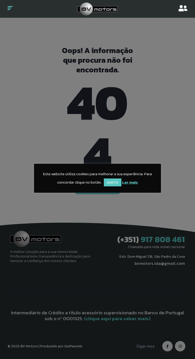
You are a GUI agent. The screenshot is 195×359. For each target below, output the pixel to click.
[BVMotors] (97, 9)
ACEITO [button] (112, 182)
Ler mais (130, 182)
